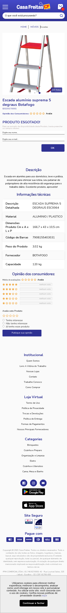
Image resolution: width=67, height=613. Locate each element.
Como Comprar (33, 387)
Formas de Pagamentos (33, 424)
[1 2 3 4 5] (10, 315)
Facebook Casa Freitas (23, 483)
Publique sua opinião (22, 332)
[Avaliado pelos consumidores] (38, 524)
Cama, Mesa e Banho (32, 471)
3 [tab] (39, 92)
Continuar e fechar (33, 603)
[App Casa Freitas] (33, 491)
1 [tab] (30, 92)
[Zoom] (33, 64)
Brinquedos (32, 445)
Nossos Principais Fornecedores (33, 429)
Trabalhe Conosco (33, 382)
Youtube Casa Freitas (43, 483)
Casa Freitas (33, 6)
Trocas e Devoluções (32, 413)
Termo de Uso (33, 402)
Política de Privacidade (33, 408)
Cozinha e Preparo (33, 450)
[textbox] (33, 15)
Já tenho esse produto (17, 326)
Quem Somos (33, 360)
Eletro (33, 460)
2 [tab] (34, 92)
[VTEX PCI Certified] (29, 521)
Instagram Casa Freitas (33, 483)
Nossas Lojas (32, 371)
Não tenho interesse (16, 323)
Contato (33, 376)
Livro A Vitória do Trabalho (33, 366)
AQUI (44, 595)
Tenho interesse (14, 320)
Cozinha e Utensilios (33, 466)
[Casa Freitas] (24, 27)
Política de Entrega (33, 418)
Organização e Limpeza (33, 455)
